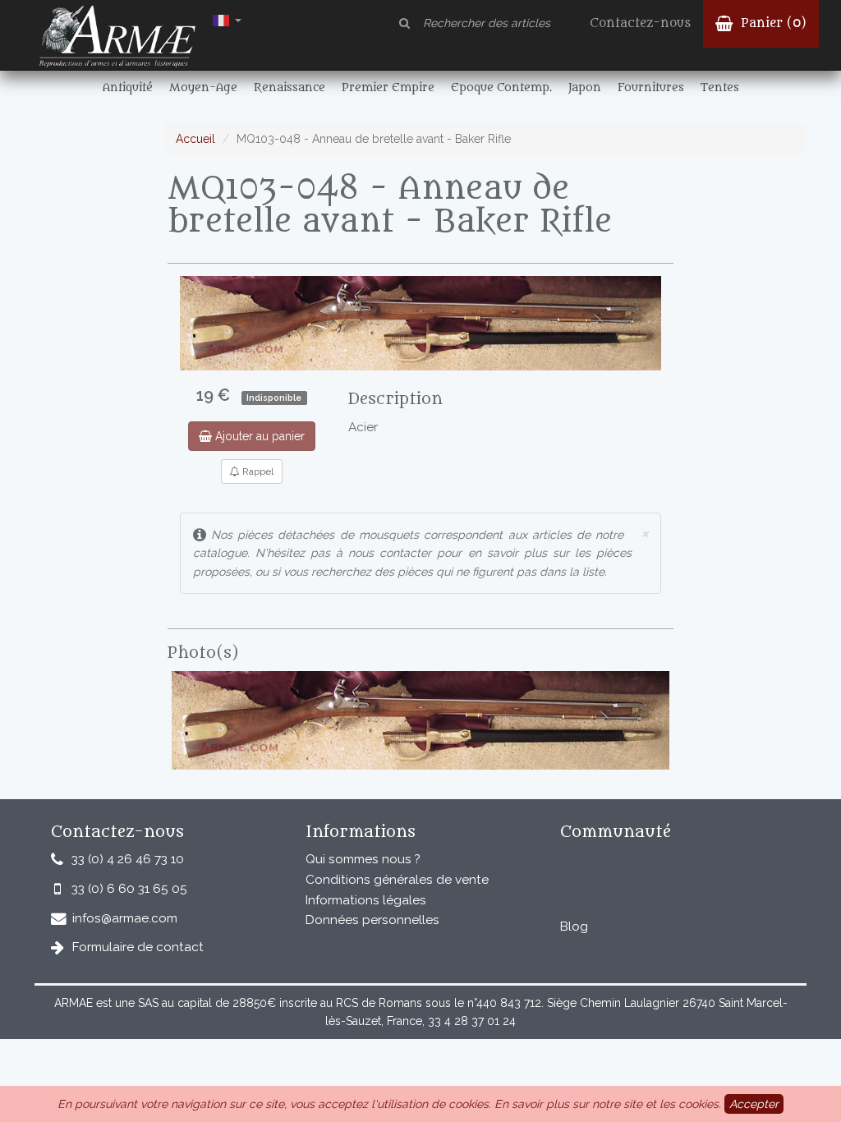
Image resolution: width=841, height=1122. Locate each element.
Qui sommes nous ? (363, 859)
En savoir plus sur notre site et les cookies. (607, 1104)
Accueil (195, 138)
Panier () (772, 23)
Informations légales (366, 900)
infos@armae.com (124, 918)
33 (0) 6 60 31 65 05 (129, 888)
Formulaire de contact (138, 947)
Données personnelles (372, 920)
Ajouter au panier (258, 436)
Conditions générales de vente (397, 879)
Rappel (256, 471)
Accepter (754, 1104)
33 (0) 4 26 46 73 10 (127, 859)
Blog (574, 926)
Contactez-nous (640, 23)
